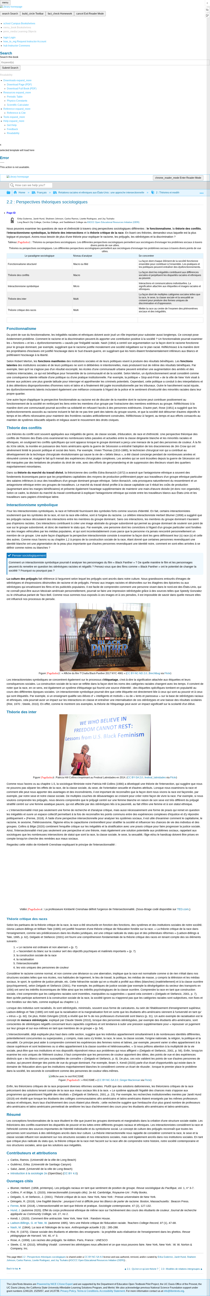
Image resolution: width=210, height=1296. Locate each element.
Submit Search (10, 67)
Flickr (167, 673)
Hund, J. (15, 1210)
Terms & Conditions (87, 1291)
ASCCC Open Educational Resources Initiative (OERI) (113, 222)
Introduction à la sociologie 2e (28, 1173)
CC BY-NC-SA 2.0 (108, 1080)
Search (12, 185)
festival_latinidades (155, 777)
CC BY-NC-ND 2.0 (137, 673)
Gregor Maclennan (130, 1080)
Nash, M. (16, 1227)
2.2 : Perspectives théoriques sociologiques (44, 1257)
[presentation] (23, 242)
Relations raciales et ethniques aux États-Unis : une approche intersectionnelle (101, 192)
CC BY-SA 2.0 (135, 777)
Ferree (14, 1205)
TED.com (183, 909)
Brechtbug (154, 673)
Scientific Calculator (18, 105)
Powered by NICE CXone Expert (55, 1284)
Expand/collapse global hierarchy (10, 193)
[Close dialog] (2, 162)
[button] (12, 129)
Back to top (12, 1268)
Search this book (9, 57)
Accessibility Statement (112, 1291)
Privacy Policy (68, 1291)
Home (22, 192)
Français (41, 192)
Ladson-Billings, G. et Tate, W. (29, 1222)
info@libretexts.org (173, 1291)
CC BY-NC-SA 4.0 (93, 1257)
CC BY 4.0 (70, 1173)
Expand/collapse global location (201, 191)
